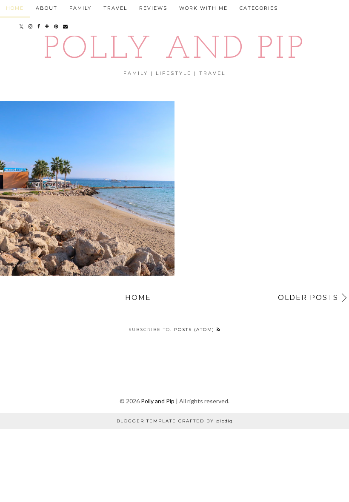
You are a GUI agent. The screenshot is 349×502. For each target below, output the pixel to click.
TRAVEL (115, 8)
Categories (259, 8)
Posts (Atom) (195, 329)
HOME (15, 8)
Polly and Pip (174, 50)
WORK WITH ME (203, 8)
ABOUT (46, 8)
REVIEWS (153, 8)
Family (80, 8)
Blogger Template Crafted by (175, 421)
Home (138, 298)
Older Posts (308, 298)
